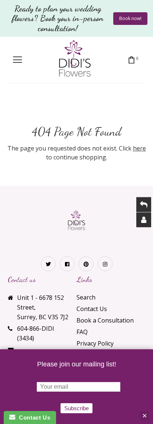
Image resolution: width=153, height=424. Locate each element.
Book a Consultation (105, 320)
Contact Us (91, 309)
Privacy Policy (95, 343)
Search (85, 297)
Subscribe (76, 408)
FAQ (82, 332)
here (139, 148)
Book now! (130, 18)
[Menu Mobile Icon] (17, 59)
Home (51, 102)
